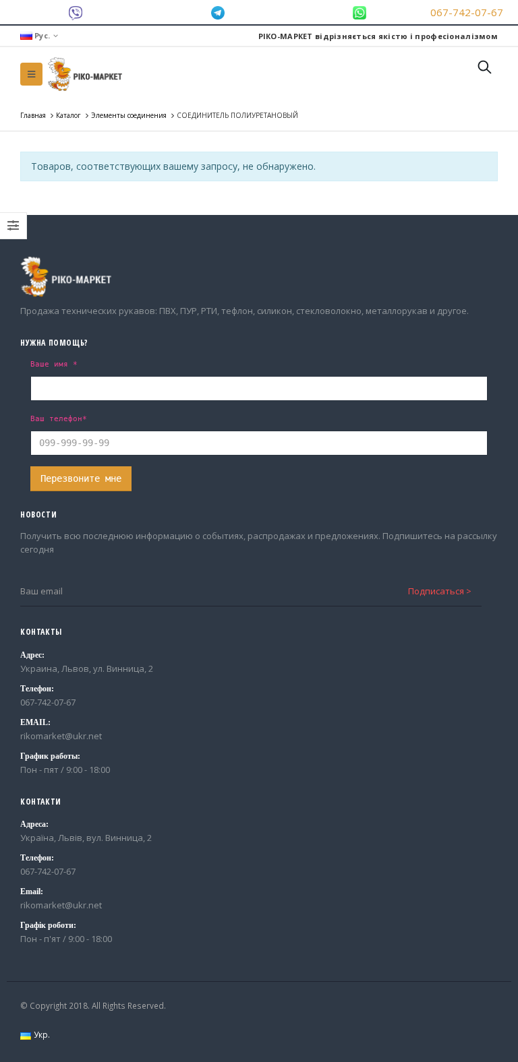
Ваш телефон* (58, 418)
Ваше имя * (54, 364)
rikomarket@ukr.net (61, 736)
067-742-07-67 (466, 12)
